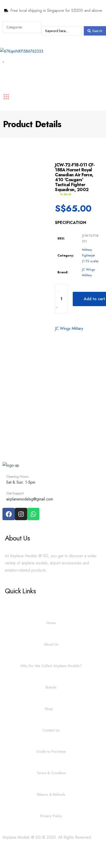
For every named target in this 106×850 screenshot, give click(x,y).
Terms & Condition (51, 773)
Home (51, 623)
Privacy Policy (51, 816)
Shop (49, 709)
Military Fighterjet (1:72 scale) (90, 255)
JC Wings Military (69, 328)
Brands (51, 687)
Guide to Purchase (51, 751)
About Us (51, 644)
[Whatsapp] (33, 514)
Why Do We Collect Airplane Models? (51, 666)
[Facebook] (8, 514)
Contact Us (51, 730)
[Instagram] (21, 514)
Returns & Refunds (51, 794)
